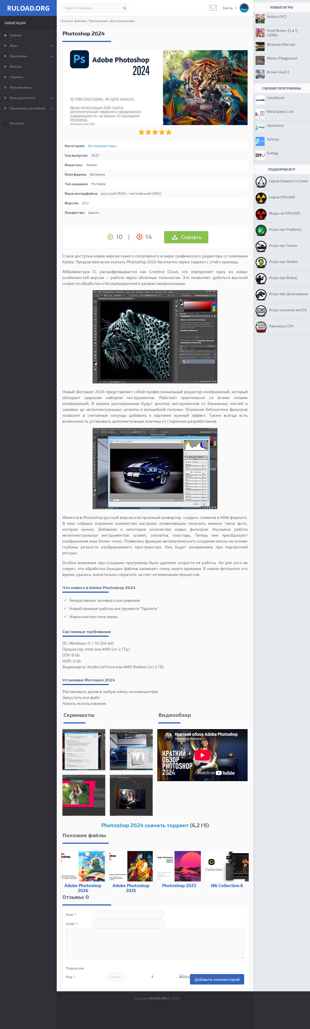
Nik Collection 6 (227, 885)
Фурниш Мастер (281, 44)
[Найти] (125, 8)
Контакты (17, 123)
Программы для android (27, 108)
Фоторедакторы (123, 21)
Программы (18, 56)
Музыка (16, 66)
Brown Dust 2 (278, 72)
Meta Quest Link (280, 111)
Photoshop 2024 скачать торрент (145, 825)
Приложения (98, 21)
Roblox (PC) (276, 16)
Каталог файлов (73, 21)
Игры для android (22, 98)
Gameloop (275, 125)
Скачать (191, 237)
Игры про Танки (283, 245)
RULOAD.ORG (28, 8)
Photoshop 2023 (179, 885)
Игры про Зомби (283, 261)
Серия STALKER (282, 197)
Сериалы (16, 77)
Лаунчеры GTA (281, 326)
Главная (16, 35)
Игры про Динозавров (288, 293)
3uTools (273, 139)
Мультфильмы (20, 87)
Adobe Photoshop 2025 (131, 888)
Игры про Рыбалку (285, 229)
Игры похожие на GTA (288, 310)
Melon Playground (282, 58)
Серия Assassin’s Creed (288, 181)
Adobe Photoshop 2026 (82, 888)
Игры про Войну (283, 277)
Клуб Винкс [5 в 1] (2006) (282, 32)
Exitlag (272, 153)
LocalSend (275, 97)
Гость (228, 8)
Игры (13, 45)
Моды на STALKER (284, 213)
